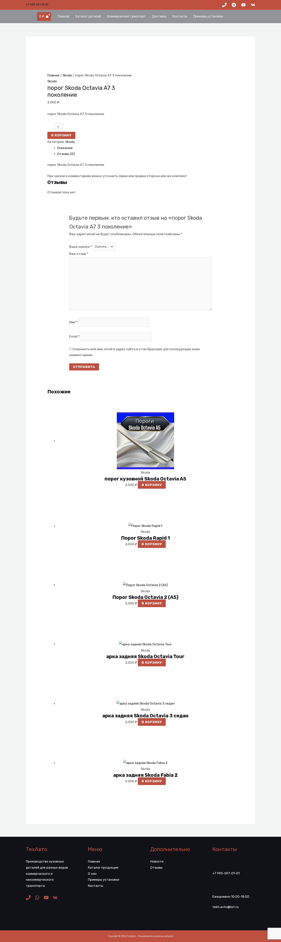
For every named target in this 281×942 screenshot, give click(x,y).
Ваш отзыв (78, 254)
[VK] (253, 5)
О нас (92, 874)
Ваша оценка (80, 246)
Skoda (67, 75)
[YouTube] (243, 5)
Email (74, 336)
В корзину (61, 135)
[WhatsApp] (37, 897)
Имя (73, 322)
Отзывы (156, 867)
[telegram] (234, 5)
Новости (156, 861)
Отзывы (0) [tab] (66, 154)
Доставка (159, 16)
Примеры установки (208, 16)
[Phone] (224, 5)
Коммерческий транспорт (126, 16)
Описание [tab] (65, 148)
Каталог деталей (88, 16)
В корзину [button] (152, 485)
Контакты (179, 16)
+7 (37, 4)
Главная (63, 16)
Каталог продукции (103, 867)
